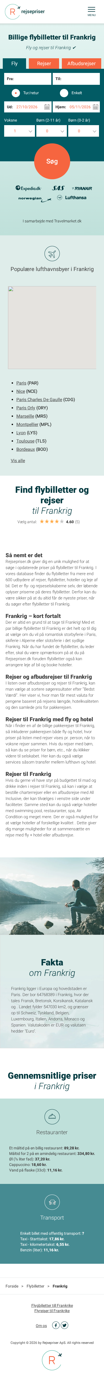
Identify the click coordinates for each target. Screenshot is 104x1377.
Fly (14, 63)
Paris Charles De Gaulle (39, 399)
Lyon (21, 432)
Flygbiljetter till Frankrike (52, 1305)
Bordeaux (25, 449)
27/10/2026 (26, 107)
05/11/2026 (80, 107)
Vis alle (18, 460)
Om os (41, 1325)
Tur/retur (31, 93)
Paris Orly (25, 407)
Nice (20, 391)
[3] (52, 521)
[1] (42, 521)
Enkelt (77, 93)
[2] (47, 521)
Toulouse (25, 441)
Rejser (44, 63)
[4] (57, 521)
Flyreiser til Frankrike (52, 1310)
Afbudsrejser (81, 63)
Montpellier (27, 424)
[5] (62, 521)
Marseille (25, 416)
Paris (21, 383)
